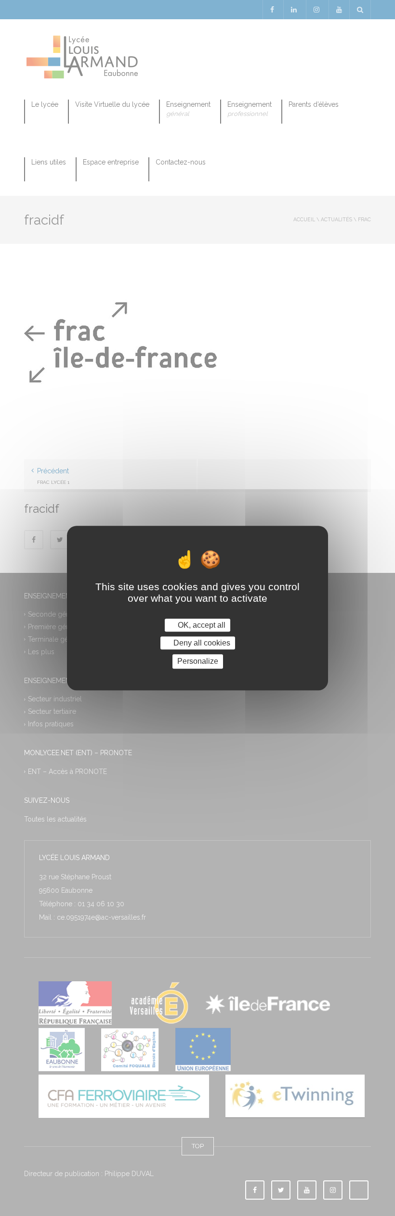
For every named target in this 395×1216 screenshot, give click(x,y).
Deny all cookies (200, 643)
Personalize (197, 662)
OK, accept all (200, 625)
